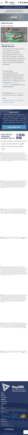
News (2, 393)
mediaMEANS (14, 433)
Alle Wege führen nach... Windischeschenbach (13, 7)
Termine (3, 395)
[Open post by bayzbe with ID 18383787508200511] (14, 165)
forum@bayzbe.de (20, 93)
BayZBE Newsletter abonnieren (14, 10)
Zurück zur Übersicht (7, 26)
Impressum (3, 419)
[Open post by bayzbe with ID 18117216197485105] (14, 194)
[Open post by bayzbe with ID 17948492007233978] (14, 250)
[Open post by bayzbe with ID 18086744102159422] (14, 222)
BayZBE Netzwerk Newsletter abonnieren (14, 11)
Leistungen (4, 397)
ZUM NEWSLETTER (14, 127)
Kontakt (3, 408)
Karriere (3, 399)
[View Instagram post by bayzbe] (26, 177)
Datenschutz (4, 421)
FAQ (2, 406)
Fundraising (4, 401)
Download (3, 403)
